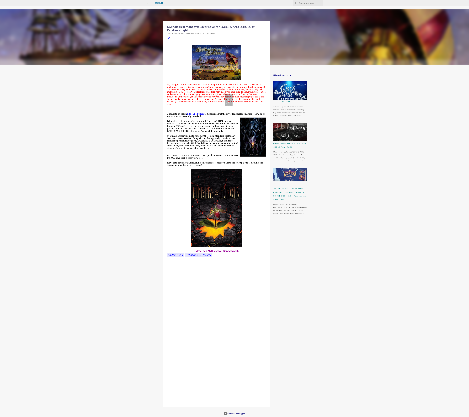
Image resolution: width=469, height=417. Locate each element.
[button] (168, 38)
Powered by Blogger (236, 413)
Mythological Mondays (198, 255)
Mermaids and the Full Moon (283, 102)
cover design (175, 255)
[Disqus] (216, 305)
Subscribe (159, 3)
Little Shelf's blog (195, 114)
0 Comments (211, 33)
